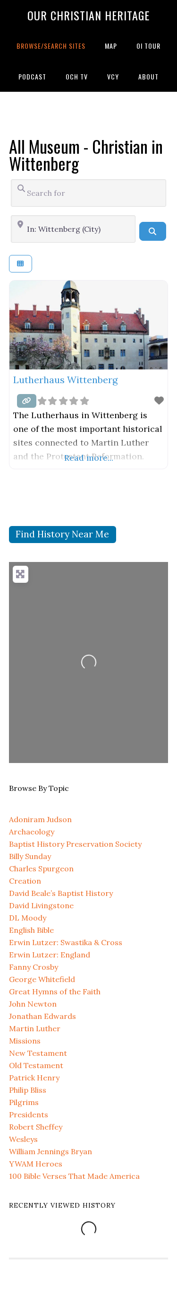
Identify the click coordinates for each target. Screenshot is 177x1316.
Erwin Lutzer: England (49, 954)
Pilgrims (24, 1102)
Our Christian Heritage (88, 15)
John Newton (33, 1004)
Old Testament (36, 1065)
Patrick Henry (34, 1077)
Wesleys (23, 1139)
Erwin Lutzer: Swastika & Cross (65, 942)
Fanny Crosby (33, 967)
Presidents (28, 1114)
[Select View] (20, 263)
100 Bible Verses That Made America (74, 1176)
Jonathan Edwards (42, 1016)
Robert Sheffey (35, 1127)
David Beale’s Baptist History (61, 893)
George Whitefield (42, 979)
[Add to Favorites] (159, 400)
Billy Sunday (30, 856)
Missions (25, 1040)
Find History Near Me (62, 534)
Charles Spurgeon (41, 868)
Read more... (88, 457)
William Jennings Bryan (50, 1151)
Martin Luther (34, 1028)
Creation (25, 881)
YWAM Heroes (35, 1163)
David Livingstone (41, 905)
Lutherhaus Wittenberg (65, 380)
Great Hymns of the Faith (55, 991)
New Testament (38, 1053)
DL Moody (27, 917)
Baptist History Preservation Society (75, 844)
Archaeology (31, 831)
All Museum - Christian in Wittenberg (86, 154)
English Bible (31, 930)
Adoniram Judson (40, 819)
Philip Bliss (27, 1090)
